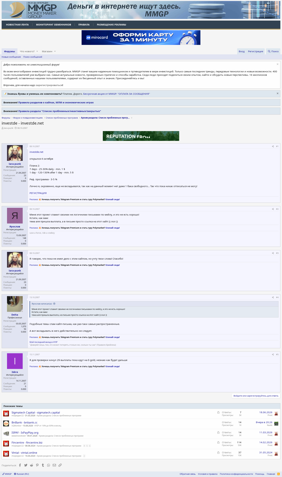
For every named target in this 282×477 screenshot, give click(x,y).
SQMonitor (16, 425)
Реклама (34, 199)
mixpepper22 (18, 415)
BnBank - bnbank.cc (24, 422)
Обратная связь (188, 473)
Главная (271, 473)
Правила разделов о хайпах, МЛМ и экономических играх (56, 102)
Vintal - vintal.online (24, 452)
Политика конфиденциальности (236, 473)
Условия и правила (207, 473)
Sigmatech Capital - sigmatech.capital (36, 412)
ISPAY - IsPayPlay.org (25, 432)
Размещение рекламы (111, 24)
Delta (14, 314)
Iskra (15, 372)
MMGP (8, 473)
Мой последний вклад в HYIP (43, 342)
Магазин (47, 51)
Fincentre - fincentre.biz (27, 442)
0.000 (23, 181)
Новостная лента (17, 24)
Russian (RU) (22, 473)
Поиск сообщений (32, 56)
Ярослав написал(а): (42, 303)
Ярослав (14, 226)
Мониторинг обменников (53, 24)
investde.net (36, 151)
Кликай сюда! (113, 199)
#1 (277, 146)
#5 (277, 354)
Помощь (259, 473)
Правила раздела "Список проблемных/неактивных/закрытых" (59, 111)
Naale (269, 425)
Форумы (9, 51)
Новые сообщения (11, 56)
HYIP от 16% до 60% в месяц (47, 425)
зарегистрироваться (49, 85)
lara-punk (8, 128)
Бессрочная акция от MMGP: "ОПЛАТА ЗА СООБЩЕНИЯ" (116, 93)
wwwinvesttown (19, 435)
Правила (84, 24)
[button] (37, 51)
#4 (277, 297)
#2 (277, 209)
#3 (277, 253)
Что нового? (27, 51)
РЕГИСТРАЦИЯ (38, 193)
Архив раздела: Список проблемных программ (59, 415)
